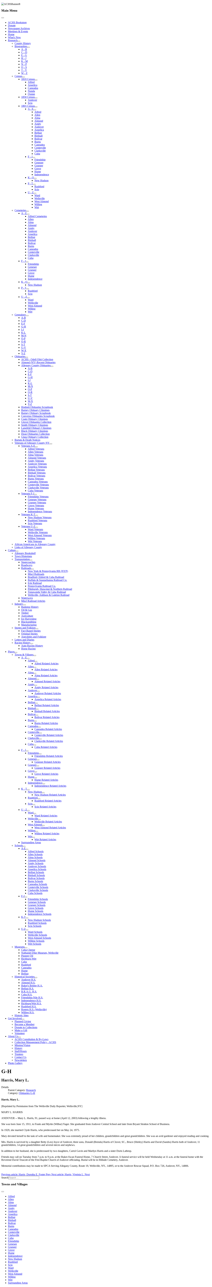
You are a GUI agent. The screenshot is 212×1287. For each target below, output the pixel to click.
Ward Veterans (35, 529)
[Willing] (36, 831)
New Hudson (41, 180)
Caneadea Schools (37, 884)
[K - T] (28, 789)
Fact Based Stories (31, 630)
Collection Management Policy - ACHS (35, 1042)
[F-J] (26, 897)
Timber (25, 612)
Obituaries (20, 356)
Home (11, 34)
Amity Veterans (36, 460)
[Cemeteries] (27, 211)
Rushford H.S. (28, 1006)
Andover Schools (37, 866)
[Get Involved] (23, 1019)
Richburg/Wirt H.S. (31, 1003)
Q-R (23, 341)
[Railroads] (32, 569)
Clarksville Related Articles (48, 741)
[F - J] (33, 157)
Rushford (39, 186)
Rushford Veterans (37, 520)
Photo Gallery (15, 1063)
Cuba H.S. (26, 994)
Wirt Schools (34, 943)
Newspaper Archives (19, 28)
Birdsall (38, 135)
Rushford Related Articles (47, 800)
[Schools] (24, 846)
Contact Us (20, 1057)
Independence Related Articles (50, 785)
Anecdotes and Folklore (33, 636)
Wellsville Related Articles (48, 821)
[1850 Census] (36, 97)
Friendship (40, 159)
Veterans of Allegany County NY (32, 442)
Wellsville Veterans (38, 532)
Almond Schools (36, 860)
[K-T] (27, 917)
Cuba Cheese (28, 949)
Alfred (31, 82)
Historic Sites (21, 1015)
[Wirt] (33, 837)
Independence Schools (39, 914)
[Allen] (35, 667)
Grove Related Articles (46, 773)
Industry (19, 603)
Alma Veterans (35, 454)
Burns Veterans (36, 478)
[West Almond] (43, 825)
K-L (23, 332)
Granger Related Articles (47, 768)
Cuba (37, 153)
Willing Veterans (36, 538)
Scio (30, 103)
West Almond (41, 201)
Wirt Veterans (35, 541)
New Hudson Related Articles (50, 794)
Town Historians (23, 556)
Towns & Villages (24, 654)
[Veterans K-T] (36, 515)
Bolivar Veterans (36, 475)
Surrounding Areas (31, 842)
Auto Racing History (32, 645)
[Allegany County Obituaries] (52, 366)
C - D (24, 52)
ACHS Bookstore (17, 22)
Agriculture (27, 615)
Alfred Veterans (36, 448)
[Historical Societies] (36, 977)
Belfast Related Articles (46, 705)
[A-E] (27, 849)
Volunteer (20, 1033)
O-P (23, 338)
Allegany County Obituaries (36, 365)
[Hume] (35, 777)
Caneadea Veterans (38, 481)
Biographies (21, 46)
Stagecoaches (28, 562)
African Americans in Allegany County (35, 544)
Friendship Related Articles (48, 756)
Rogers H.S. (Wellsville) (34, 1009)
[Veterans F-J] (35, 494)
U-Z (23, 929)
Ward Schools (35, 932)
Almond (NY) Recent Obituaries (38, 362)
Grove (37, 168)
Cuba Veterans (35, 490)
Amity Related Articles (46, 687)
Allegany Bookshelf (25, 553)
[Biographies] (28, 47)
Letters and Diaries (24, 639)
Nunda (31, 91)
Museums (20, 946)
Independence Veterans (40, 511)
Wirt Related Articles (45, 839)
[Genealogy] (27, 315)
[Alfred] (36, 661)
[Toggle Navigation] (2, 17)
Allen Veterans (35, 451)
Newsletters (21, 1060)
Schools (19, 845)
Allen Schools (35, 854)
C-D (23, 320)
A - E (30, 109)
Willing (38, 204)
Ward (37, 195)
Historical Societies (25, 976)
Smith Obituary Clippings (34, 425)
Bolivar (38, 138)
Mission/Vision (22, 1045)
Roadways (26, 565)
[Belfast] (36, 703)
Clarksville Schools (38, 890)
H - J (23, 58)
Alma (37, 117)
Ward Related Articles (45, 815)
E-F (23, 323)
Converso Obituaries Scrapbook (38, 416)
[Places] (16, 652)
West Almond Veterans (40, 535)
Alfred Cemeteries (37, 216)
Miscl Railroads (36, 574)
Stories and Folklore (25, 627)
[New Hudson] (43, 792)
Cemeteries (20, 210)
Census (18, 76)
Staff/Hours (21, 1051)
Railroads (26, 568)
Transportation (22, 559)
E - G (24, 55)
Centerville (40, 147)
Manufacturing (29, 624)
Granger (38, 165)
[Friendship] (40, 753)
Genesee (38, 162)
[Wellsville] (39, 819)
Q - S (24, 67)
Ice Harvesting (28, 618)
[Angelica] (38, 697)
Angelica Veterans (37, 466)
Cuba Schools (35, 893)
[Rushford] (39, 798)
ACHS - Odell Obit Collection (37, 359)
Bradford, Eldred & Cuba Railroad (46, 577)
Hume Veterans (36, 508)
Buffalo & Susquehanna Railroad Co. (47, 580)
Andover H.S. (28, 979)
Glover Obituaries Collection (36, 422)
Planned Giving (23, 1021)
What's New (14, 37)
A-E (23, 848)
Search (4, 1177)
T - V (24, 70)
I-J (22, 329)
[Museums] (26, 947)
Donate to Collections (26, 1027)
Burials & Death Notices (27, 439)
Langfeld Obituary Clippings (36, 428)
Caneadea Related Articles (48, 729)
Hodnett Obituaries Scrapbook (37, 407)
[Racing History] (31, 643)
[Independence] (43, 783)
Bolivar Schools (36, 878)
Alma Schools (35, 857)
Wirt (36, 207)
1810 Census (28, 79)
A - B (24, 49)
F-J (23, 896)
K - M (24, 61)
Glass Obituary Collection (34, 437)
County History (23, 43)
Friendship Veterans (38, 496)
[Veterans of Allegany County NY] (51, 443)
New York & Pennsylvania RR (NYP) (48, 571)
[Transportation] (31, 560)
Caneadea (33, 88)
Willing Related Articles (46, 833)
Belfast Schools (36, 872)
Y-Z (23, 353)
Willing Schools (36, 940)
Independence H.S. (31, 1000)
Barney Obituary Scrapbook (36, 413)
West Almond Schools (39, 937)
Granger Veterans (37, 502)
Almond (38, 120)
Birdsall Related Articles (47, 711)
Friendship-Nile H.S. (32, 997)
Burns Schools (35, 881)
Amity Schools (35, 863)
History (18, 1048)
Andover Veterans (37, 463)
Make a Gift (21, 1030)
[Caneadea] (39, 727)
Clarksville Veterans (38, 487)
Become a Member (24, 1024)
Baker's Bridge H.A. (32, 985)
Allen (37, 114)
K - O (31, 177)
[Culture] (17, 551)
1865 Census (28, 106)
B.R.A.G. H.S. (29, 991)
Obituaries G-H (27, 1093)
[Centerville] (40, 733)
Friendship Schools (38, 899)
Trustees (19, 1054)
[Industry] (24, 604)
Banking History (30, 606)
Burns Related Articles (46, 723)
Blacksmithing (28, 621)
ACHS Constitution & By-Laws (31, 1039)
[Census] (23, 77)
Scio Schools (34, 926)
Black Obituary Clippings (34, 431)
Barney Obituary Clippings (35, 410)
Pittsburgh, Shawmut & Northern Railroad (50, 589)
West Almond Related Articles (50, 827)
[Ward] (34, 813)
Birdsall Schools (36, 875)
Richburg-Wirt (28, 958)
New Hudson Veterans (40, 517)
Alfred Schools (36, 851)
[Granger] (37, 765)
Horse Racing (28, 648)
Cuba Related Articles (45, 747)
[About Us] (19, 1037)
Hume (37, 171)
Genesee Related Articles (47, 762)
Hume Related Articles (46, 779)
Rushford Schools (37, 923)
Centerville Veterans (38, 484)
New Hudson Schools (39, 920)
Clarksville (40, 150)
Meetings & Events (18, 31)
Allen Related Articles (45, 669)
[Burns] (35, 721)
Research (13, 40)
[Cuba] (34, 744)
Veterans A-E (28, 445)
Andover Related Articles (47, 693)
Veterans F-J (27, 493)
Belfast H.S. (27, 988)
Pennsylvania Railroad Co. (42, 586)
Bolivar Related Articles (46, 717)
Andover (32, 100)
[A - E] (34, 109)
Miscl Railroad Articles (33, 601)
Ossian (31, 94)
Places (11, 651)
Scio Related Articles (45, 806)
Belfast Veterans (36, 469)
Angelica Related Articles (47, 699)
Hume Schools (35, 911)
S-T (23, 344)
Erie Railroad (35, 583)
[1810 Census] (36, 80)
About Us (13, 1036)
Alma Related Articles (45, 675)
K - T (24, 788)
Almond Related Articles (47, 681)
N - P (24, 64)
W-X (23, 350)
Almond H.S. (28, 982)
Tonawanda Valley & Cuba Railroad (47, 592)
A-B (23, 317)
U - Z (31, 192)
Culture (12, 550)
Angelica (32, 85)
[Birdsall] (37, 709)
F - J (30, 156)
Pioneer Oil (27, 955)
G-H (23, 326)
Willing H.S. (27, 1012)
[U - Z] (35, 193)
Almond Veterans (37, 457)
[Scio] (33, 804)
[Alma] (35, 673)
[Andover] (38, 691)
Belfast (38, 132)
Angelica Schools (37, 869)
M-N (23, 335)
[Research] (19, 41)
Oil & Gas (26, 609)
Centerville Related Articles (48, 735)
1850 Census (28, 97)
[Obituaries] (26, 357)
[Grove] (35, 771)
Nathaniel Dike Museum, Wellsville (39, 952)
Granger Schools (36, 905)
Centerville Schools (38, 887)
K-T (23, 917)
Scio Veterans (35, 523)
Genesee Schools (37, 902)
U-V (23, 347)
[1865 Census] (36, 106)
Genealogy (20, 314)
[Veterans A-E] (36, 446)
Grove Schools (35, 908)
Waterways (27, 598)
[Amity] (35, 685)
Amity (37, 123)
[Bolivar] (37, 715)
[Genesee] (38, 759)
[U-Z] (27, 929)
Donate (12, 25)
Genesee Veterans (37, 499)
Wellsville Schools (37, 934)
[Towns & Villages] (34, 655)
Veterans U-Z (28, 526)
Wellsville (39, 198)
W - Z (24, 73)
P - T (30, 183)
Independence (41, 174)
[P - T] (34, 184)
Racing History (22, 642)
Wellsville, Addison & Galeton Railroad (48, 595)
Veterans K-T (28, 514)
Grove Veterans (36, 505)
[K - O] (35, 178)
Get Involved (15, 1018)
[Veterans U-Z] (36, 527)
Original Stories (29, 633)
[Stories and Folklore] (37, 628)
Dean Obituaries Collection (35, 434)
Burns (37, 141)
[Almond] (37, 679)
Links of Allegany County (28, 547)
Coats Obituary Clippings (34, 419)
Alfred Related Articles (46, 663)
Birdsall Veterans (37, 472)
